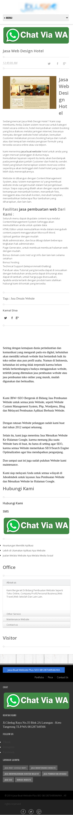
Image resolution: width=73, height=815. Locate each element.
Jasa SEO (8, 779)
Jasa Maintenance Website (43, 767)
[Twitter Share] (49, 63)
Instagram (8, 747)
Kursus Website (24, 779)
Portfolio (39, 677)
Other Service (14, 614)
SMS (6, 511)
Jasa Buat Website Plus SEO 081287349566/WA (34, 670)
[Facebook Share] (57, 63)
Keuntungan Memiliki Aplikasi (18, 545)
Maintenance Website (18, 619)
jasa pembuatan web (38, 209)
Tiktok (6, 742)
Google (39, 812)
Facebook (8, 752)
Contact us (12, 624)
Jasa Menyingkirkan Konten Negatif (22, 773)
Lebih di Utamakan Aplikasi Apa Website (24, 550)
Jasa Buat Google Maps (15, 767)
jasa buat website (31, 151)
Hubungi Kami (13, 503)
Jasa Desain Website (23, 298)
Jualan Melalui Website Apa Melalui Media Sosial (28, 555)
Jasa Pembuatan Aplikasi (55, 773)
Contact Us (62, 677)
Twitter (31, 812)
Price (50, 677)
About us (11, 582)
